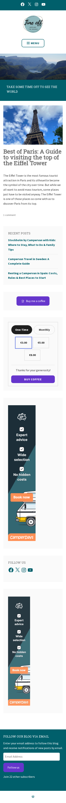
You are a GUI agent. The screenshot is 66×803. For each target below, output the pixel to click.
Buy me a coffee (35, 301)
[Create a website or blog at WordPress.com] (33, 796)
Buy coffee (33, 379)
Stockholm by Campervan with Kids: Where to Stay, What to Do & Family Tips (32, 244)
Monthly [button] (44, 329)
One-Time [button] (21, 329)
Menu (35, 43)
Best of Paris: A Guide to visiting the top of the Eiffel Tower (32, 157)
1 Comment (9, 215)
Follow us (13, 767)
